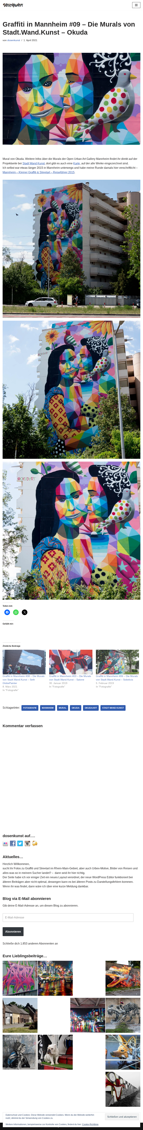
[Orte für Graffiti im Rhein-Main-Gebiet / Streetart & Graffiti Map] (20, 979)
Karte (76, 163)
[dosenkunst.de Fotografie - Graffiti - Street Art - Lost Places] (13, 5)
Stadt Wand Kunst (33, 163)
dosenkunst (13, 40)
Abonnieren (13, 931)
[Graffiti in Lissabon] (123, 979)
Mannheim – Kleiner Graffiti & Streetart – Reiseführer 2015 (38, 172)
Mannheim (48, 708)
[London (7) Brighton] (55, 1053)
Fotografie (30, 708)
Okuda (76, 708)
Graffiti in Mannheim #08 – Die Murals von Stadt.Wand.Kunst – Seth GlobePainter (23, 680)
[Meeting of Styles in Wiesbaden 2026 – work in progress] (123, 1053)
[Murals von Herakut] (20, 1053)
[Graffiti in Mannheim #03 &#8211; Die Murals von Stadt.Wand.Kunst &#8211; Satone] (70, 662)
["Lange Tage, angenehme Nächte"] (123, 1090)
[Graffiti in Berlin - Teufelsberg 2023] (87, 1016)
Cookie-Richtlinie (90, 1124)
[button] (71, 249)
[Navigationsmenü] (136, 5)
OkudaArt (91, 708)
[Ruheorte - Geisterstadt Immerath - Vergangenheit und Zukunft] (20, 1016)
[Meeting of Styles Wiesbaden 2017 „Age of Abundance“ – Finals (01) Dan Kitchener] (55, 979)
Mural (62, 708)
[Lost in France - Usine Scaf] (123, 1016)
